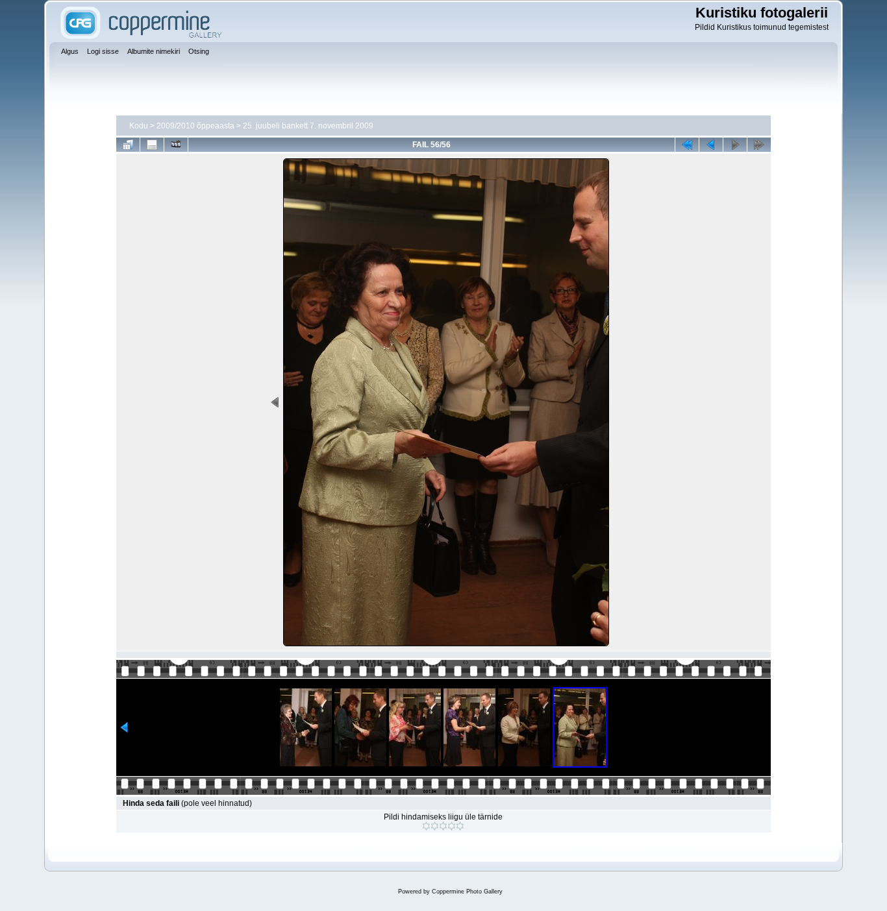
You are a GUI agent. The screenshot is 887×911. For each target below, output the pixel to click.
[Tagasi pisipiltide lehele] (128, 145)
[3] (443, 826)
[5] (460, 826)
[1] (426, 826)
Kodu (138, 125)
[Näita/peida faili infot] (152, 145)
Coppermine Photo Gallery (467, 891)
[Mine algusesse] (687, 145)
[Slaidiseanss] (176, 145)
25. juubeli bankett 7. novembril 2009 (308, 125)
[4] (451, 826)
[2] (435, 826)
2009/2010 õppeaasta (195, 125)
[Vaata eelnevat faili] (711, 145)
